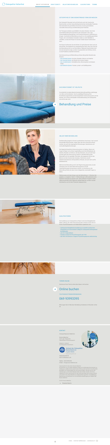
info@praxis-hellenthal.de (70, 362)
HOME (70, 440)
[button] (16, 4)
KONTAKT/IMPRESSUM (80, 440)
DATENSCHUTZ (91, 440)
